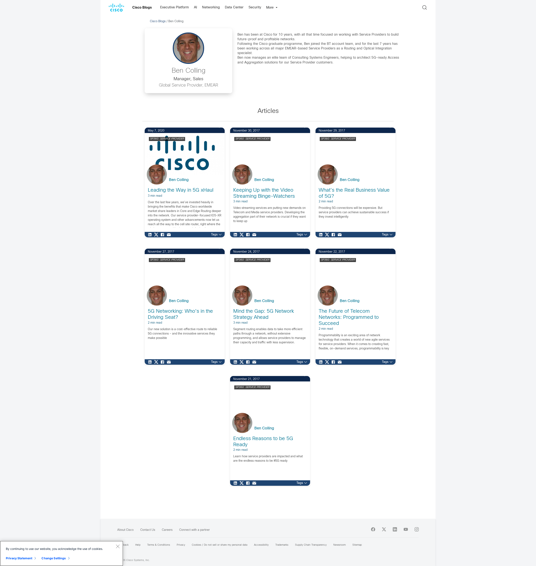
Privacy (181, 545)
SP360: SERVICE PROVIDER (167, 139)
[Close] (118, 546)
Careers (167, 530)
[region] (61, 553)
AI (195, 7)
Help (137, 545)
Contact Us (147, 530)
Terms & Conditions (158, 545)
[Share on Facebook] (163, 235)
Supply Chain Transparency (311, 545)
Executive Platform (174, 7)
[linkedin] (395, 529)
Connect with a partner (194, 530)
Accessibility (261, 545)
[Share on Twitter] (157, 235)
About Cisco (125, 530)
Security (255, 7)
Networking (211, 7)
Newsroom (339, 545)
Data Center (234, 7)
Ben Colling (179, 180)
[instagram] (417, 529)
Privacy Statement (19, 558)
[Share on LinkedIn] (151, 235)
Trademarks (281, 545)
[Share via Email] (170, 235)
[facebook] (373, 529)
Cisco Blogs (142, 7)
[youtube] (406, 529)
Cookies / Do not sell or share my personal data (219, 545)
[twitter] (384, 529)
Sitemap (357, 545)
